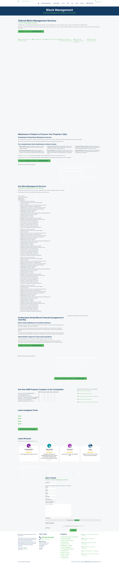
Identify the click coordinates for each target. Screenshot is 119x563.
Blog (77, 3)
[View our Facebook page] (41, 548)
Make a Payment (66, 554)
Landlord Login (65, 557)
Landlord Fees (65, 550)
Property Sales (56, 3)
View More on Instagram (28, 429)
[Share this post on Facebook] (18, 416)
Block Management (66, 538)
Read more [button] (19, 460)
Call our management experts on (69, 378)
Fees (72, 3)
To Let (63, 3)
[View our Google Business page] (39, 548)
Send (73, 530)
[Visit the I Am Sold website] (91, 535)
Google (36, 441)
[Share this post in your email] (20, 416)
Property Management (46, 3)
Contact (82, 3)
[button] (100, 454)
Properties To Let (66, 543)
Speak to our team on (30, 31)
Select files (77, 520)
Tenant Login (65, 556)
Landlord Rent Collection (68, 540)
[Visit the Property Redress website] (91, 543)
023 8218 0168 (90, 3)
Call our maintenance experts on (33, 160)
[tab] (59, 196)
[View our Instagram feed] (40, 548)
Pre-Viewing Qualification (68, 549)
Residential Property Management (70, 537)
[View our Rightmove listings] (91, 551)
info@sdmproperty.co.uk (45, 539)
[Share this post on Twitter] (19, 416)
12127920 (26, 549)
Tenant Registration (66, 547)
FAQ (68, 3)
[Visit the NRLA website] (91, 539)
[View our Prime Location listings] (91, 547)
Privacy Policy (80, 526)
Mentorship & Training (67, 545)
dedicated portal (25, 155)
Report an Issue (65, 552)
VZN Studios (27, 561)
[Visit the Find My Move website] (91, 554)
